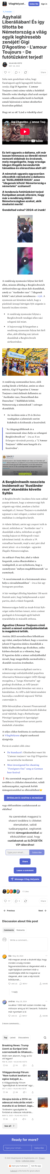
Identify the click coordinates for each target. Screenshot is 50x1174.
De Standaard (14, 752)
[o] (25, 229)
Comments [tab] (9, 930)
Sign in (44, 4)
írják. (40, 296)
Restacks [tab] (21, 930)
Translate (8, 12)
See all (7, 1125)
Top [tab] (5, 1037)
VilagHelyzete (12, 735)
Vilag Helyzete (15, 63)
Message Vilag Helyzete (27, 879)
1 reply (15, 992)
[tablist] (14, 930)
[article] (25, 1055)
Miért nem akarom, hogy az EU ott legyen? (17, 1057)
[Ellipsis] (46, 956)
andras (11, 1001)
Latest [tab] (13, 1037)
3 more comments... (11, 1023)
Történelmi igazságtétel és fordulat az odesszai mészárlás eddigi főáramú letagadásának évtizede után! (16, 1111)
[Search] (45, 1037)
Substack (13, 1171)
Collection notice (28, 1161)
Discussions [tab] (23, 1037)
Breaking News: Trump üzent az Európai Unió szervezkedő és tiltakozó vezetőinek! (16, 1049)
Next (40, 910)
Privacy (42, 1158)
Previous (11, 910)
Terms (18, 1161)
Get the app (36, 1166)
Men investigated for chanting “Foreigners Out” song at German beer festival (25, 768)
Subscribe (34, 4)
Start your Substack (20, 1166)
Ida (9, 955)
